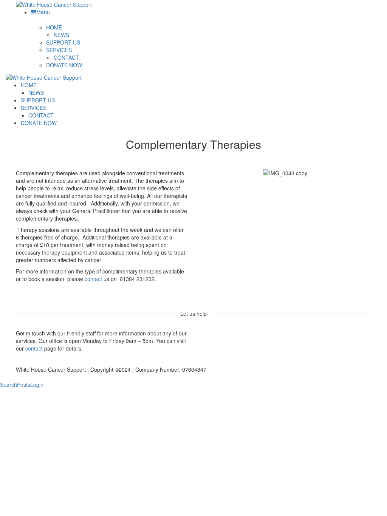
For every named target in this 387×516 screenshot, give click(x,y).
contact (93, 279)
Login (36, 384)
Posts (23, 384)
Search (8, 384)
